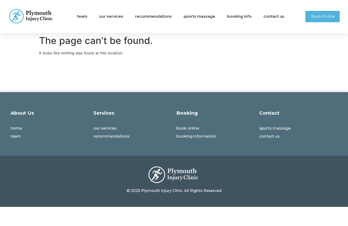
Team (82, 16)
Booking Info (239, 16)
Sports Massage (199, 16)
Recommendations (153, 16)
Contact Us (273, 16)
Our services (111, 16)
